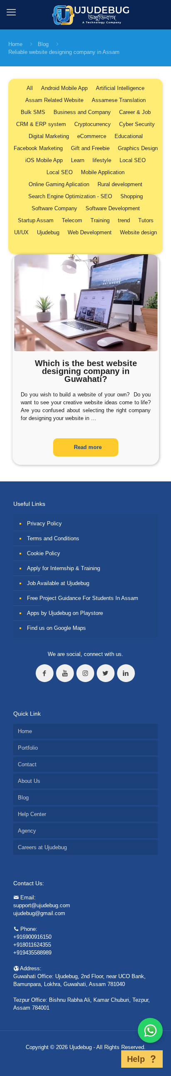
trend (124, 220)
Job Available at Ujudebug (58, 583)
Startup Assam (36, 220)
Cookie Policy (43, 553)
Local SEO (133, 160)
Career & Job (135, 112)
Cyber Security (137, 124)
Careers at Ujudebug (42, 847)
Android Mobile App (64, 88)
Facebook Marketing (38, 148)
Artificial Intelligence (120, 88)
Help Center (32, 814)
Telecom (72, 220)
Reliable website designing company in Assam (64, 52)
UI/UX (21, 232)
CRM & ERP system (41, 124)
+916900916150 (32, 937)
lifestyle (102, 160)
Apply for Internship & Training (63, 568)
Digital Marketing (49, 136)
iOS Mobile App (44, 160)
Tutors (146, 220)
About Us (29, 781)
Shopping (131, 196)
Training (100, 220)
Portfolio (28, 748)
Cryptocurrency (92, 124)
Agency (27, 831)
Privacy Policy (44, 523)
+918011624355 (32, 945)
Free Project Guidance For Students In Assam (82, 598)
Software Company (54, 208)
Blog (43, 44)
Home (15, 44)
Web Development (90, 232)
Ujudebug (48, 232)
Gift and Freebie (90, 148)
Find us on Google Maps (56, 628)
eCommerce (91, 136)
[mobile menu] (11, 12)
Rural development (120, 184)
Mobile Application (103, 172)
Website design (138, 232)
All (30, 88)
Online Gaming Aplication (59, 184)
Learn (77, 160)
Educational (129, 136)
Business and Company (82, 112)
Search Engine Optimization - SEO (70, 196)
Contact (27, 764)
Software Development (113, 208)
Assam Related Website (54, 100)
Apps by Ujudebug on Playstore (65, 613)
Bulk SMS (33, 112)
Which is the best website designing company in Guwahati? (86, 371)
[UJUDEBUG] (86, 14)
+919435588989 (32, 953)
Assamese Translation (119, 100)
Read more (88, 447)
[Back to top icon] (110, 1059)
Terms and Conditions (53, 538)
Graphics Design (138, 148)
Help (136, 1059)
